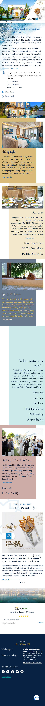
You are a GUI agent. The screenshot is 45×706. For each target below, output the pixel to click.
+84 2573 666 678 (22, 644)
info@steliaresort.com (32, 663)
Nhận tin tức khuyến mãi (10, 619)
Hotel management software (13, 22)
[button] (21, 19)
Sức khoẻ (38, 403)
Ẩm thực (38, 398)
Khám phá (38, 392)
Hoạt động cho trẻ (33, 409)
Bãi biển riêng (36, 414)
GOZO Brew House (32, 248)
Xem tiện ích (9, 96)
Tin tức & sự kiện (9, 655)
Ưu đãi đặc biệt (11, 6)
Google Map (6, 677)
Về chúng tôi (7, 649)
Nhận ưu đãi (9, 92)
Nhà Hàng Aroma (33, 243)
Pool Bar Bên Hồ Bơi (32, 254)
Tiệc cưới (6, 488)
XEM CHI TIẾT (14, 68)
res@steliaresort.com (14, 87)
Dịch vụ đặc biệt (35, 419)
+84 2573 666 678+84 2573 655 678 (13, 83)
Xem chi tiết (7, 177)
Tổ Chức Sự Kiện (10, 493)
